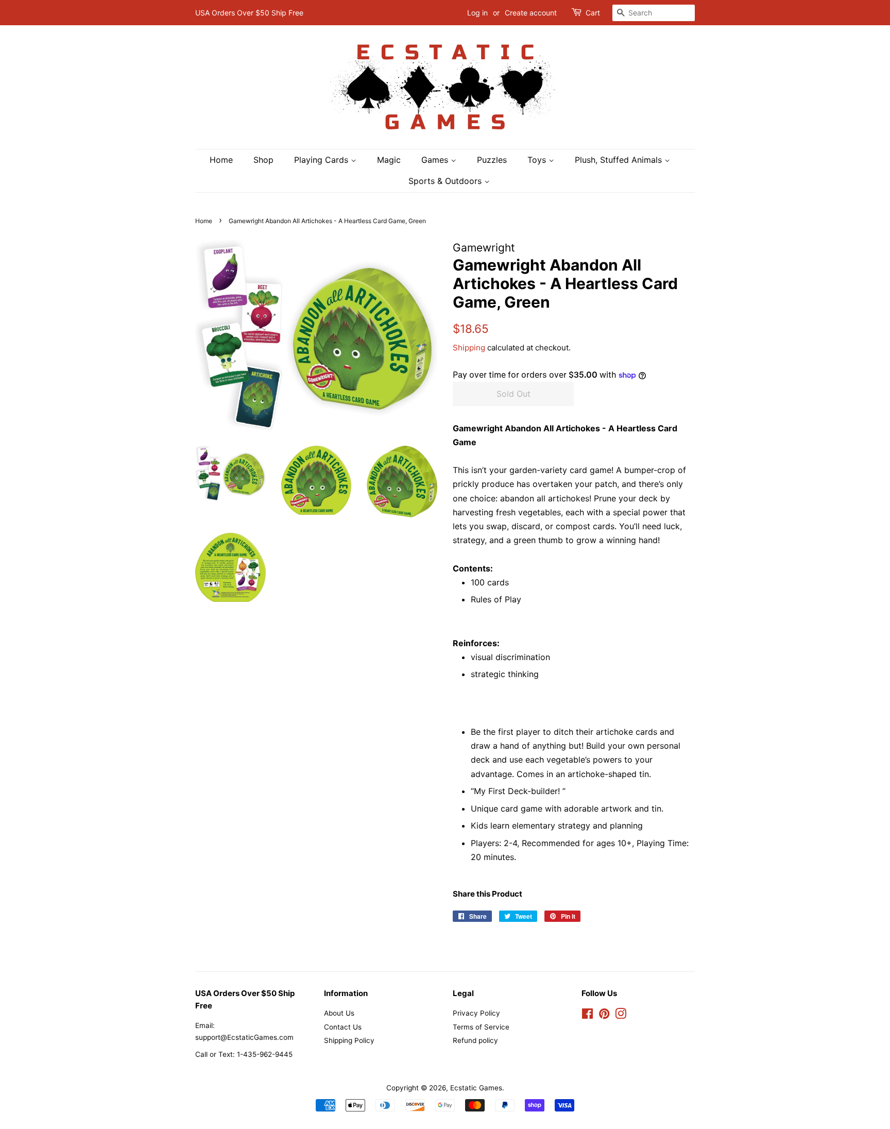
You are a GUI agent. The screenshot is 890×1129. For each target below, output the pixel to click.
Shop (263, 160)
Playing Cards (322, 160)
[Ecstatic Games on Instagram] (620, 1016)
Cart (593, 12)
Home (221, 160)
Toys (538, 160)
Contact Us (343, 1027)
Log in (477, 12)
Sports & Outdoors (446, 181)
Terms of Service (481, 1027)
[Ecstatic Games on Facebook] (587, 1016)
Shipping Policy (349, 1040)
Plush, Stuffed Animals (619, 160)
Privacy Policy (476, 1013)
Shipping (469, 347)
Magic (389, 160)
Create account (531, 12)
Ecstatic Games (476, 1088)
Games (436, 160)
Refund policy (475, 1040)
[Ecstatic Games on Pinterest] (604, 1016)
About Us (339, 1013)
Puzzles (492, 160)
